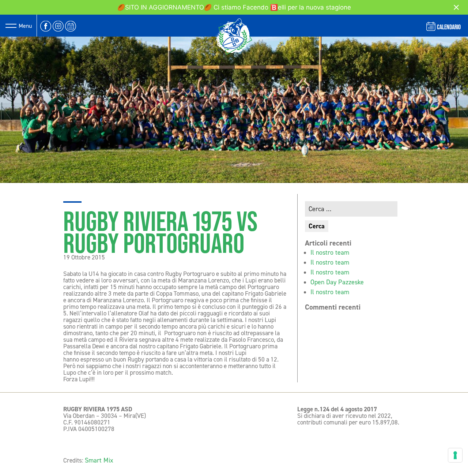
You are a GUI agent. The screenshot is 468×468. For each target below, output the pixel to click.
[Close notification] (456, 7)
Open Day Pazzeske (337, 282)
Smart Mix (99, 460)
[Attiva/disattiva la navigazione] (11, 25)
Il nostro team (329, 252)
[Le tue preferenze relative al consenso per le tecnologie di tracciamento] (455, 455)
